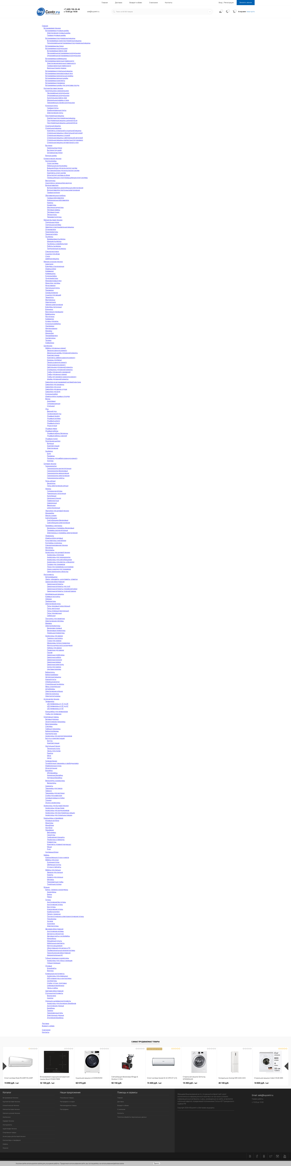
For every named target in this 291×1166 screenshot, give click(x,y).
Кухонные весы (51, 276)
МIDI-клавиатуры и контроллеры (59, 978)
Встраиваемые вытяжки (54, 46)
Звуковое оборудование (54, 929)
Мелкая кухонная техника (53, 262)
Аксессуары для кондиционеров (57, 810)
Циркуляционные (53, 508)
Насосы (48, 489)
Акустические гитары (55, 904)
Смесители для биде (52, 392)
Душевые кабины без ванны (57, 433)
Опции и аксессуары (52, 803)
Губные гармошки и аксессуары (57, 958)
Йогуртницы (49, 316)
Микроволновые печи (53, 281)
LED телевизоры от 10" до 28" (57, 704)
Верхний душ (52, 411)
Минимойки (49, 513)
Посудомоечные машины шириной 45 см (62, 120)
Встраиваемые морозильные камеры (59, 76)
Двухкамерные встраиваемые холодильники (64, 53)
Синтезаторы (52, 981)
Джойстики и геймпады (56, 840)
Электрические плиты (55, 113)
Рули (49, 849)
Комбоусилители (53, 912)
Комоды (50, 875)
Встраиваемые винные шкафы (56, 78)
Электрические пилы (53, 604)
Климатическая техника (52, 158)
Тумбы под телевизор (53, 714)
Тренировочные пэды (55, 1013)
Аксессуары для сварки (54, 636)
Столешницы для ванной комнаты (60, 369)
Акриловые (51, 401)
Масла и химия (50, 515)
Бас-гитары (51, 907)
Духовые (48, 966)
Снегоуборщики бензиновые (57, 520)
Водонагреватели (51, 185)
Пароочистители (51, 234)
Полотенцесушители (52, 441)
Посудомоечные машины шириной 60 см (62, 123)
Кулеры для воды (51, 321)
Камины (50, 203)
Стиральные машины (53, 128)
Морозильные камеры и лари (58, 100)
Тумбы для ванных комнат (57, 374)
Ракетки (50, 753)
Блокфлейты (51, 968)
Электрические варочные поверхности (61, 63)
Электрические (52, 448)
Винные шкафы (51, 155)
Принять (156, 1163)
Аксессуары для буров (55, 555)
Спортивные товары (51, 717)
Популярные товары (67, 1098)
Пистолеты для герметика (55, 618)
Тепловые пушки (53, 212)
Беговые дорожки (52, 719)
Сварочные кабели (54, 657)
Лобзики (48, 599)
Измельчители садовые (54, 538)
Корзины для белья (54, 360)
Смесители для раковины (54, 384)
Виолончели (51, 996)
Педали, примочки (54, 914)
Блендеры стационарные (54, 266)
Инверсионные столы (53, 766)
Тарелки (50, 1010)
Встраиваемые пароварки (55, 83)
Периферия (49, 830)
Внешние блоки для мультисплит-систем (62, 168)
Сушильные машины (53, 126)
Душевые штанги (53, 423)
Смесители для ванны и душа (56, 389)
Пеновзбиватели (51, 336)
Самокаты (49, 786)
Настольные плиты (52, 288)
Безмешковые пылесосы (56, 239)
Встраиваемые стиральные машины (59, 71)
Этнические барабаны (55, 1018)
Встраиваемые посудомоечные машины (60, 38)
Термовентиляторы (54, 217)
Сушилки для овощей (53, 295)
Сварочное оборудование (54, 582)
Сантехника (48, 346)
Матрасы (50, 879)
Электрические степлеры (54, 621)
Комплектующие (53, 355)
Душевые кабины (51, 431)
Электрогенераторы (52, 626)
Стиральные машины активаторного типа (63, 142)
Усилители (51, 924)
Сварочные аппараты (55, 584)
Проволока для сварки (55, 650)
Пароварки (49, 290)
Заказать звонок (245, 2)
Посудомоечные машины (54, 116)
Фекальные (51, 505)
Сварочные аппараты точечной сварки (61, 591)
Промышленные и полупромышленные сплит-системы (67, 178)
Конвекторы (51, 205)
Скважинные (52, 503)
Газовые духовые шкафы (56, 35)
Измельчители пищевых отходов (57, 396)
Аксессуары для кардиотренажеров (58, 736)
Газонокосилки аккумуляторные (59, 468)
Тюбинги (48, 791)
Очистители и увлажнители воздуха (58, 183)
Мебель (46, 855)
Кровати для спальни (55, 877)
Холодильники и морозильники (57, 91)
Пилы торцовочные (54, 613)
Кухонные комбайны (53, 324)
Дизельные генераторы (56, 633)
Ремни (49, 897)
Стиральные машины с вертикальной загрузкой (65, 138)
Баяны (49, 894)
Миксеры (48, 331)
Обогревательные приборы (55, 195)
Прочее (49, 652)
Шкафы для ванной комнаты (58, 379)
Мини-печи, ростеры (52, 283)
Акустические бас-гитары (56, 902)
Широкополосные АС (55, 955)
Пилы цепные (50, 481)
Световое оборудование (54, 991)
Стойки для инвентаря (53, 795)
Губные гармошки (53, 963)
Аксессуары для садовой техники (57, 552)
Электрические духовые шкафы (58, 33)
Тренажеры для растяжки (55, 793)
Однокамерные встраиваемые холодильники (64, 55)
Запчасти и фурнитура (55, 934)
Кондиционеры (51, 161)
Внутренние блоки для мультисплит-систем (63, 170)
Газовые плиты (53, 108)
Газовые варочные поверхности (59, 66)
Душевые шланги (53, 421)
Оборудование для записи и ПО (58, 948)
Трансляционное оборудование (58, 953)
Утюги (47, 256)
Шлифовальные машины (54, 594)
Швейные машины (52, 259)
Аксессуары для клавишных (57, 976)
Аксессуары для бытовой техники (56, 806)
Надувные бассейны (54, 778)
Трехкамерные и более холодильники (61, 103)
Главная (105, 3)
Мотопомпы (49, 550)
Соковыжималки (51, 293)
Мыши (49, 847)
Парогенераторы (51, 232)
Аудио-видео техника (51, 699)
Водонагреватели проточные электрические (63, 190)
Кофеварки (49, 271)
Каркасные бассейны (55, 775)
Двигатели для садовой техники (57, 511)
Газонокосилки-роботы (55, 478)
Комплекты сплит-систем (56, 173)
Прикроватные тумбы (55, 882)
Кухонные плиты (51, 105)
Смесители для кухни (53, 387)
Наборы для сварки (54, 648)
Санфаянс (49, 451)
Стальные (51, 406)
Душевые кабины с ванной (57, 436)
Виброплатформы (52, 731)
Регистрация (229, 3)
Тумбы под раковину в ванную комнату (61, 377)
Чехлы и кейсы (52, 988)
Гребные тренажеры (53, 729)
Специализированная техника (56, 545)
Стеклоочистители (52, 251)
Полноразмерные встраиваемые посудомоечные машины (68, 43)
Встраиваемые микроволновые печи (59, 73)
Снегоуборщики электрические (58, 523)
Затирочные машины (53, 677)
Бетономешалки (51, 577)
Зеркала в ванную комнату (57, 350)
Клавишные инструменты (55, 974)
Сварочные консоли (54, 660)
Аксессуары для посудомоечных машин (60, 813)
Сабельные (51, 616)
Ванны (47, 399)
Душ (47, 409)
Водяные (50, 443)
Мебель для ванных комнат (55, 348)
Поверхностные (53, 501)
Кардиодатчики (51, 733)
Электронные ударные (55, 1015)
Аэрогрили (49, 264)
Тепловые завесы (53, 210)
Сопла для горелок (54, 667)
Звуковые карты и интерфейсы (58, 936)
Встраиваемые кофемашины (56, 58)
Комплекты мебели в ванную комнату (61, 358)
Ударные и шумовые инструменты (58, 1001)
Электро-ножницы (52, 694)
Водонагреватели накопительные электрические (65, 188)
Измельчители (50, 269)
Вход (220, 3)
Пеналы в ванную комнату (57, 362)
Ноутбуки (48, 828)
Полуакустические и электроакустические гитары (65, 916)
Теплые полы (52, 214)
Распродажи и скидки (67, 1101)
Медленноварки (51, 328)
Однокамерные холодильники (58, 95)
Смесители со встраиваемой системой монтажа (63, 382)
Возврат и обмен (135, 3)
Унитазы (50, 461)
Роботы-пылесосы (54, 246)
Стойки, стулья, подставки (57, 983)
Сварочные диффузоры (56, 655)
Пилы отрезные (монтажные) (58, 611)
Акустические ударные (55, 1006)
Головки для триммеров (56, 564)
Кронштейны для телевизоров (56, 711)
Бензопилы (51, 483)
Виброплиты (50, 672)
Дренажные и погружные (56, 493)
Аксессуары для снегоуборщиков (59, 559)
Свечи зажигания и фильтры (57, 571)
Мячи (49, 756)
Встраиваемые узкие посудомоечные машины (64, 41)
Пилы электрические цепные (57, 486)
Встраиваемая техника (52, 28)
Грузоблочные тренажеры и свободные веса (62, 763)
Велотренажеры (51, 724)
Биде (49, 453)
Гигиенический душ (54, 414)
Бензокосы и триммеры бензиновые (60, 528)
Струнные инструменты (54, 993)
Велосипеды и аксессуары (55, 781)
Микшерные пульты (54, 941)
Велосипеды (51, 783)
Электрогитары (53, 926)
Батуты (50, 741)
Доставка (118, 3)
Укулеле (50, 921)
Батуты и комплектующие (55, 738)
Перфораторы (50, 601)
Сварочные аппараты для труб (58, 586)
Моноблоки (49, 825)
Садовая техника (50, 464)
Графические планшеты (56, 837)
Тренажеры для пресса (53, 788)
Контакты (168, 3)
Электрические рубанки (54, 691)
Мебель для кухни (52, 860)
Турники (48, 800)
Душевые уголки (51, 439)
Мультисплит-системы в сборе (58, 175)
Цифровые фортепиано (55, 985)
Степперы (49, 726)
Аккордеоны (51, 892)
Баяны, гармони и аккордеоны (56, 890)
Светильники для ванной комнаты (60, 367)
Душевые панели (53, 416)
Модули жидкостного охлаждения (60, 645)
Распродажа (64, 1109)
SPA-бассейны (52, 773)
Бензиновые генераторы (56, 630)
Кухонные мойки (51, 394)
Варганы (50, 971)
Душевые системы (54, 418)
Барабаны (51, 1008)
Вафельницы (50, 314)
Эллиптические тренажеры (55, 722)
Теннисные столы (53, 748)
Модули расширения (54, 946)
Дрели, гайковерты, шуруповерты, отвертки (61, 579)
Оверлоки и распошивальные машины (59, 227)
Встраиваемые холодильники (56, 48)
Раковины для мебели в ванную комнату (62, 458)
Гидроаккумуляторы (54, 491)
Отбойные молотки (52, 682)
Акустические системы (55, 931)
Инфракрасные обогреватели (58, 200)
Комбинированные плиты (56, 110)
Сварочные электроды (55, 664)
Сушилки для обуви (52, 254)
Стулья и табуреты (54, 867)
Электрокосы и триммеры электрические (62, 533)
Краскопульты (50, 679)
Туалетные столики (54, 884)
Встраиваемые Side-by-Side (57, 51)
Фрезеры (48, 623)
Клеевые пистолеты (52, 596)
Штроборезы (50, 689)
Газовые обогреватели (55, 198)
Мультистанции (51, 768)
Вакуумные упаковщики (54, 312)
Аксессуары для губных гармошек (59, 960)
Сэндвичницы (50, 338)
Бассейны (49, 770)
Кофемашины (50, 273)
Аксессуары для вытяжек (54, 808)
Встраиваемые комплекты (55, 80)
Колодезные (51, 496)
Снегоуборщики (51, 518)
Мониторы (49, 823)
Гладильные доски (52, 222)
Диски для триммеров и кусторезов (60, 567)
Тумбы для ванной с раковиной (58, 372)
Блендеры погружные (53, 307)
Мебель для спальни (53, 870)
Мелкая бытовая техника (53, 220)
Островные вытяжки (55, 153)
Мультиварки (50, 285)
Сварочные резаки (54, 662)
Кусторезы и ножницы (53, 543)
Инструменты (49, 574)
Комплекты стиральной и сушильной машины (64, 130)
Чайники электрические (54, 304)
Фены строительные (52, 686)
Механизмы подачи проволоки (58, 643)
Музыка (47, 887)
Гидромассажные (53, 403)
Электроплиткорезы (52, 696)
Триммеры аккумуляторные (57, 530)
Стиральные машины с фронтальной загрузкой (65, 133)
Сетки (49, 758)
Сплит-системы (52, 163)
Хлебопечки (49, 343)
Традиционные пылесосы (56, 248)
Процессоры (51, 919)
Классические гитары (55, 909)
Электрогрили (50, 302)
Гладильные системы (53, 225)
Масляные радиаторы (55, 207)
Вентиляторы (50, 180)
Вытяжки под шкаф (54, 150)
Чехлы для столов (53, 751)
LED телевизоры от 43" (55, 708)
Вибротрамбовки (51, 675)
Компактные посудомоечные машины (61, 118)
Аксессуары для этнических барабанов (61, 1003)
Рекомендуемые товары (68, 1105)
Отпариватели (50, 229)
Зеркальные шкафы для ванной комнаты (62, 353)
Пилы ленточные (53, 608)
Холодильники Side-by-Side (57, 98)
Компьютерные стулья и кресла (57, 857)
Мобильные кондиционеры (57, 166)
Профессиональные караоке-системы (61, 950)
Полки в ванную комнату (56, 365)
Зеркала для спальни (55, 872)
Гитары (48, 900)
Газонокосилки (51, 466)
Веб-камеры (51, 832)
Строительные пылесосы (54, 684)
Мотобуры (49, 548)
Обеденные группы (54, 865)
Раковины (51, 456)
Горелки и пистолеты (55, 638)
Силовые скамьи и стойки (55, 798)
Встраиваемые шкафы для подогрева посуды (62, 85)
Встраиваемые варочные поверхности (59, 61)
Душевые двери (51, 428)
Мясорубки (49, 333)
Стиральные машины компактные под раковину (65, 140)
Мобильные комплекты (56, 943)
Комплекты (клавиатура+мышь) (59, 844)
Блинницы (49, 309)
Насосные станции (54, 498)
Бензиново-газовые (54, 628)
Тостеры (48, 340)
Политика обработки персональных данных (132, 1117)
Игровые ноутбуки (52, 820)
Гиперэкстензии (51, 761)
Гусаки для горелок (54, 641)
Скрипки (50, 998)
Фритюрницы (50, 300)
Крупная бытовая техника (53, 88)
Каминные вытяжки (54, 148)
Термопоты (49, 297)
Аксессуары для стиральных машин (58, 815)
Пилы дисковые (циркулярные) (58, 606)
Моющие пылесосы (54, 241)
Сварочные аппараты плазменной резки (62, 589)
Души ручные (52, 426)
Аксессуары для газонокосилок (58, 557)
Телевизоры (49, 701)
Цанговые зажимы (54, 669)
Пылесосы (49, 237)
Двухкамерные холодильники (58, 93)
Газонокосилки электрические (58, 476)
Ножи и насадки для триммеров (59, 569)
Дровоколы (49, 536)
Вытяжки (48, 145)
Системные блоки (51, 852)
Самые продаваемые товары (145, 1041)
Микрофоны (51, 938)
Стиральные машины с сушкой (58, 135)
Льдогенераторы (51, 278)
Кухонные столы (53, 862)
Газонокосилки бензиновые (57, 471)
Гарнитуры (51, 835)
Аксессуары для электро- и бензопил (60, 562)
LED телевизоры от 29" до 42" (57, 706)
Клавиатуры (51, 842)
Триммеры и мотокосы (53, 526)
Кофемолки (49, 319)
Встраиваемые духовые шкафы (57, 30)
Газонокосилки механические (58, 473)
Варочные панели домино (56, 68)
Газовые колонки (53, 192)
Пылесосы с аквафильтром (57, 244)
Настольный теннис (52, 746)
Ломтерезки (49, 326)
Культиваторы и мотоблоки (55, 540)
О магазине (153, 3)
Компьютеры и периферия (53, 818)
